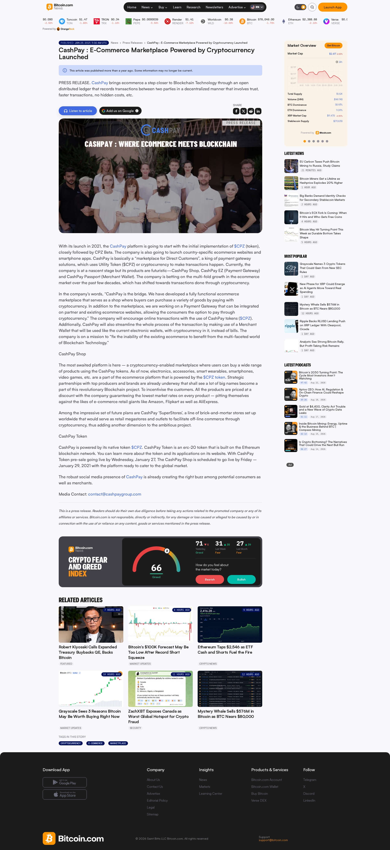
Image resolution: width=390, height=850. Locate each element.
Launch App (333, 7)
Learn (177, 7)
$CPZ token (214, 377)
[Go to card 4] (318, 141)
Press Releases (133, 42)
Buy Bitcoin (259, 793)
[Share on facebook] (236, 111)
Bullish (241, 579)
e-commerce (95, 743)
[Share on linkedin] (258, 111)
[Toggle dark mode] (300, 7)
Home (131, 7)
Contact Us (155, 787)
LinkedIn (309, 800)
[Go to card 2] (309, 141)
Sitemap (152, 814)
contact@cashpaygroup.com (114, 494)
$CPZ (239, 246)
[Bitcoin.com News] (60, 7)
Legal (151, 807)
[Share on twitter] (243, 111)
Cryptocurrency (71, 743)
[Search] (312, 7)
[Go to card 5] (322, 141)
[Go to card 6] (327, 141)
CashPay (100, 82)
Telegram (309, 780)
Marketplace (118, 743)
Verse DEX (258, 800)
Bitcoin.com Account (266, 780)
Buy (161, 7)
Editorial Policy (157, 800)
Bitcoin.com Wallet (264, 787)
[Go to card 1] (304, 141)
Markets (204, 787)
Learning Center (210, 793)
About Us (153, 780)
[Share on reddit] (251, 111)
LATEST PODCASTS (297, 365)
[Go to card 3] (313, 141)
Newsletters (214, 7)
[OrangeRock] (65, 29)
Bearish (210, 579)
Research (193, 7)
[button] (136, 110)
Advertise (236, 7)
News (146, 7)
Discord (308, 793)
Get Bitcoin (335, 48)
